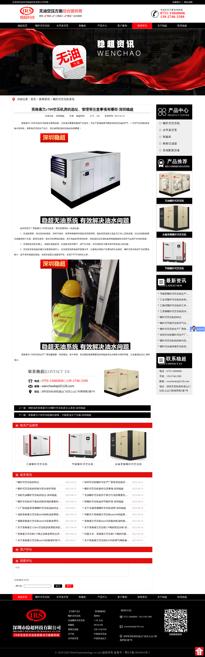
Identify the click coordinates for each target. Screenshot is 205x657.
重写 (69, 586)
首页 (34, 99)
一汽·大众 (98, 620)
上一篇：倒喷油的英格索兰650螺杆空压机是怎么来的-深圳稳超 (52, 408)
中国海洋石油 (100, 634)
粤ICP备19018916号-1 (137, 652)
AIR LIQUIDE (100, 629)
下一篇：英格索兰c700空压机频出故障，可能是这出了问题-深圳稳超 (55, 415)
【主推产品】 (74, 611)
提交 (58, 586)
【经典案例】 (100, 611)
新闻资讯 (44, 99)
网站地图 (188, 2)
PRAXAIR (98, 625)
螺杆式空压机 (74, 616)
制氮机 (71, 625)
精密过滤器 (73, 629)
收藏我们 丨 (178, 2)
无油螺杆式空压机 (76, 620)
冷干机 (71, 634)
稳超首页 (22, 25)
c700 (30, 123)
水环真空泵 (73, 638)
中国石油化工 (100, 638)
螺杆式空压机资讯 (63, 99)
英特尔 (97, 616)
